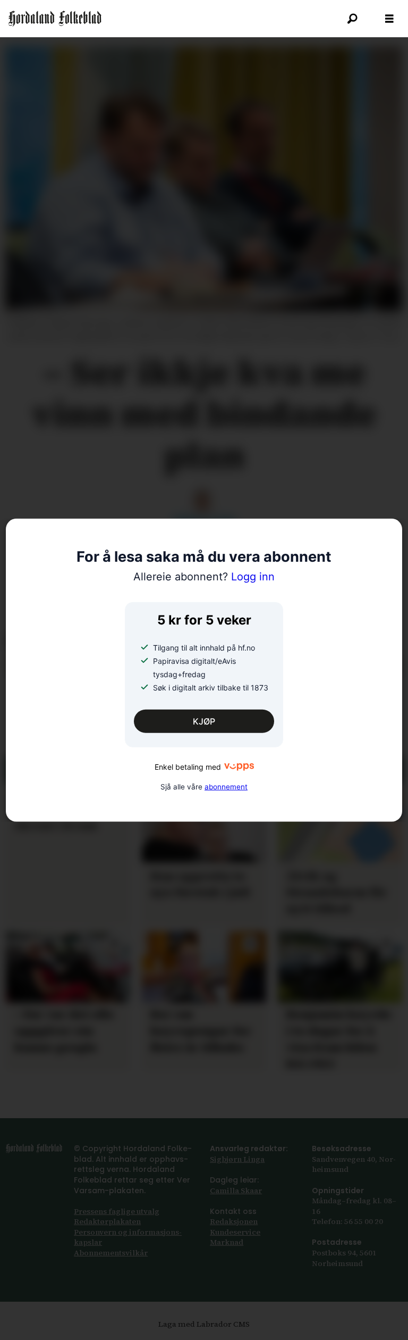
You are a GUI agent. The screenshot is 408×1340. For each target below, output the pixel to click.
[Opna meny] (389, 19)
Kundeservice (235, 1232)
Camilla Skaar (236, 1190)
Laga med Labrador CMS (204, 1324)
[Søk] (352, 18)
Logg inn (204, 576)
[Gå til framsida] (54, 18)
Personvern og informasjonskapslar (128, 1237)
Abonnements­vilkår (111, 1252)
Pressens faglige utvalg (116, 1211)
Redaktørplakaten (107, 1221)
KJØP (204, 721)
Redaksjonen (234, 1221)
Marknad (226, 1242)
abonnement (226, 787)
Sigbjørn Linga (237, 1159)
